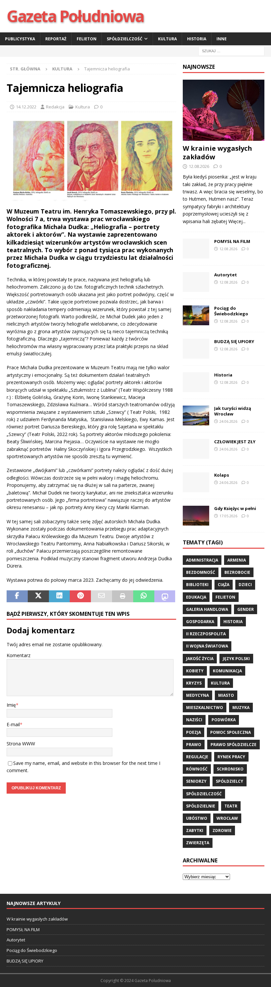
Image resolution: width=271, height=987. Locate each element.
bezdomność (200, 572)
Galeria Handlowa (207, 609)
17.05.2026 (228, 515)
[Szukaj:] (231, 50)
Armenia (236, 560)
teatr (230, 806)
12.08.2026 (199, 166)
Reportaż (55, 39)
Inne (221, 39)
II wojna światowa (207, 646)
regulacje (197, 757)
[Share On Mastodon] (164, 596)
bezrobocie (237, 572)
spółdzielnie (200, 806)
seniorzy (196, 781)
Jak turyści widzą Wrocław (232, 411)
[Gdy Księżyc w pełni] (196, 516)
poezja (193, 732)
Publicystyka (20, 39)
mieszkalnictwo (204, 707)
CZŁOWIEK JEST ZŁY (234, 442)
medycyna (197, 695)
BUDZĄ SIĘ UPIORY (234, 341)
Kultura (167, 39)
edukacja (196, 597)
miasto (226, 695)
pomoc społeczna (230, 732)
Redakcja (55, 107)
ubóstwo (196, 818)
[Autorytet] (196, 282)
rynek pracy (231, 757)
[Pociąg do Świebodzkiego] (196, 315)
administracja (202, 560)
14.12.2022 (26, 107)
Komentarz (18, 655)
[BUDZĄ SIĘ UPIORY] (196, 349)
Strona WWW (21, 743)
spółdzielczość (204, 794)
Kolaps (221, 475)
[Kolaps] (196, 482)
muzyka (241, 707)
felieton (225, 597)
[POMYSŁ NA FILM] (196, 248)
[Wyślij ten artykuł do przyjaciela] (101, 596)
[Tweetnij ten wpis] (38, 596)
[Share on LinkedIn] (59, 596)
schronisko (230, 769)
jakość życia (199, 658)
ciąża (223, 584)
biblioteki (197, 584)
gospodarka (200, 621)
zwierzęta (197, 843)
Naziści (194, 720)
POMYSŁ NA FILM (232, 241)
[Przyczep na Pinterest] (80, 596)
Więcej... (237, 221)
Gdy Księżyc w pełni (235, 508)
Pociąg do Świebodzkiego (231, 311)
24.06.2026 (228, 421)
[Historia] (196, 382)
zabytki (194, 830)
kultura (220, 683)
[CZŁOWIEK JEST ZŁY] (196, 449)
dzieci (245, 584)
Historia (196, 39)
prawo (193, 744)
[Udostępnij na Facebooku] (17, 596)
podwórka (224, 720)
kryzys (194, 683)
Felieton (87, 39)
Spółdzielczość (124, 39)
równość (197, 769)
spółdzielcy (229, 781)
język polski (236, 658)
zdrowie (222, 830)
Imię (11, 705)
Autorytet (225, 275)
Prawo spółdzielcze (233, 744)
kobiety (195, 671)
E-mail (13, 724)
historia (233, 621)
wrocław (227, 818)
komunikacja (227, 671)
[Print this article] (122, 596)
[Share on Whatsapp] (143, 596)
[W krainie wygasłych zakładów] (223, 110)
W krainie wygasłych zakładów (217, 152)
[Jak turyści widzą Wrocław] (196, 415)
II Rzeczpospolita (206, 634)
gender (245, 609)
